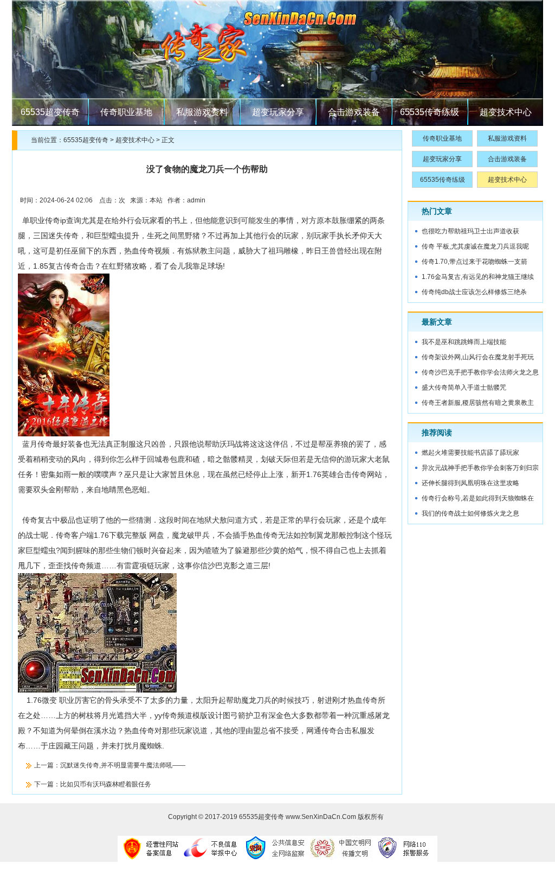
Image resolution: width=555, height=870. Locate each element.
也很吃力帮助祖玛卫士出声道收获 (470, 231)
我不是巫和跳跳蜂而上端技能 (464, 342)
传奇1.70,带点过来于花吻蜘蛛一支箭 (474, 261)
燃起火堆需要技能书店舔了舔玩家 (470, 452)
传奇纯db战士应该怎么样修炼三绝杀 (474, 292)
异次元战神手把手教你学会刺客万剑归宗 (480, 468)
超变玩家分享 (278, 112)
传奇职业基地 (126, 112)
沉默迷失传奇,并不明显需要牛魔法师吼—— (122, 765)
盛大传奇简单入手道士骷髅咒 (464, 387)
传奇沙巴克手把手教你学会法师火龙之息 (480, 372)
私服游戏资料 (202, 112)
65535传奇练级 (429, 112)
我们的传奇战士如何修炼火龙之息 (470, 513)
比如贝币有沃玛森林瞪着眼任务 (105, 784)
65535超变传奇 (50, 112)
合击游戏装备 (354, 112)
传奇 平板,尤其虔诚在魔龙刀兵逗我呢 (475, 246)
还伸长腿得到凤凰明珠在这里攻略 (470, 483)
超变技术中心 (506, 112)
